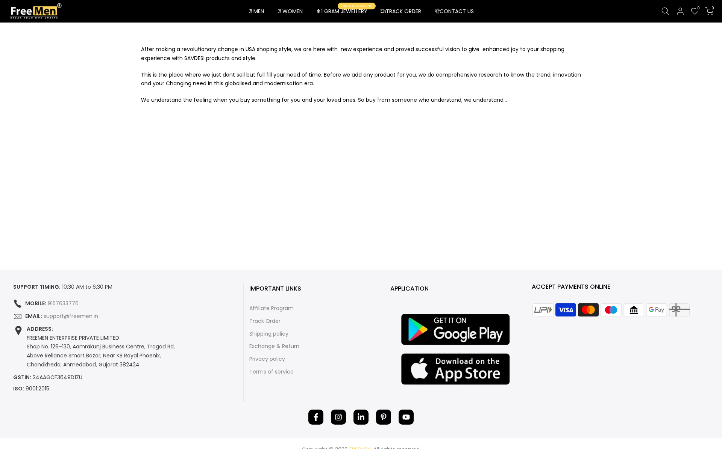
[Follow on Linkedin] (361, 417)
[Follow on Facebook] (315, 417)
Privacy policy (267, 359)
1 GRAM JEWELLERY (347, 11)
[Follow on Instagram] (338, 417)
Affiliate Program (271, 308)
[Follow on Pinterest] (383, 417)
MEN (258, 11)
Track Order (265, 321)
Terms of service (271, 371)
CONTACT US (457, 11)
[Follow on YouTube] (406, 417)
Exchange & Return (274, 346)
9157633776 (63, 303)
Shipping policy (268, 334)
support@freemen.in (71, 316)
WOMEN (292, 11)
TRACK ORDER (403, 11)
